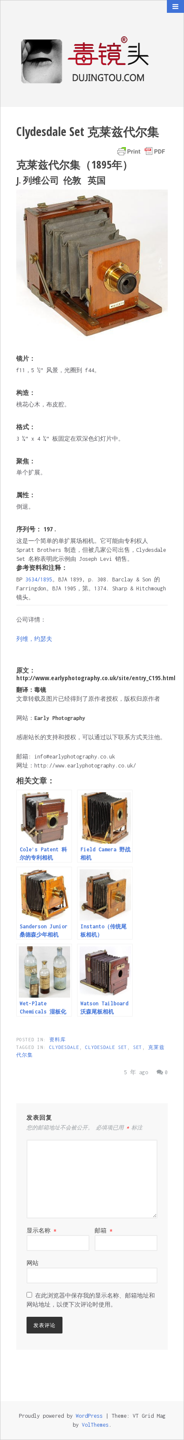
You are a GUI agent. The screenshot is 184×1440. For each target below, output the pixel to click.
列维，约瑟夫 (34, 639)
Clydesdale (64, 1047)
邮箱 (104, 1230)
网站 (33, 1263)
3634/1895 (38, 579)
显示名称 (41, 1230)
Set (137, 1047)
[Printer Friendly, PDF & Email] (141, 151)
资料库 (57, 1039)
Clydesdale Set (106, 1047)
